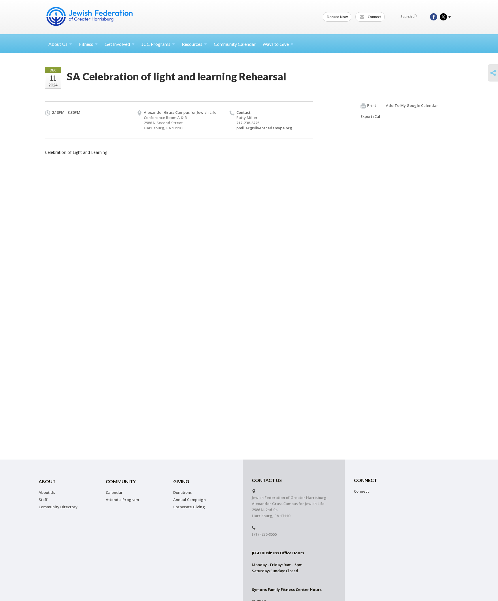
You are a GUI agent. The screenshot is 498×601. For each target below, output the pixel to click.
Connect (374, 16)
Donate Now (337, 16)
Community (121, 481)
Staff (43, 499)
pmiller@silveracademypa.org (264, 128)
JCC (156, 44)
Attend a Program (122, 499)
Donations (182, 492)
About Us (47, 492)
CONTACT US (267, 480)
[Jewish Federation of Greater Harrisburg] (90, 16)
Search (406, 16)
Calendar (114, 492)
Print (371, 105)
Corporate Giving (189, 506)
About (57, 44)
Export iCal (370, 116)
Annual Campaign (189, 499)
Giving (181, 481)
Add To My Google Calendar (412, 105)
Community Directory (58, 506)
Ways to (276, 44)
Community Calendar (235, 44)
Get (117, 44)
